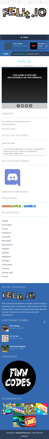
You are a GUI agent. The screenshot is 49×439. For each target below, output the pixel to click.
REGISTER (19, 2)
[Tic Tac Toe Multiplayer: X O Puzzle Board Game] (5, 338)
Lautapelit (6, 236)
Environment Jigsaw (17, 346)
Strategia (5, 260)
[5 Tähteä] (22, 65)
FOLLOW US (41, 2)
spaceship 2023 (19, 54)
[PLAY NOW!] (8, 46)
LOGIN (8, 2)
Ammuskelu (7, 225)
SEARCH (30, 2)
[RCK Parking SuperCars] (5, 328)
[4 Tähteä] (21, 65)
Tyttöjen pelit (7, 272)
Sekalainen (6, 256)
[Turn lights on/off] (18, 106)
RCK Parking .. (15, 326)
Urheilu (5, 276)
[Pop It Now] (41, 409)
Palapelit (5, 248)
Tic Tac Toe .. (15, 336)
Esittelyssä (6, 232)
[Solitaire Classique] (18, 409)
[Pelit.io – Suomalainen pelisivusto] (24, 12)
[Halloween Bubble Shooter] (7, 409)
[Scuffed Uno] (30, 421)
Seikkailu (5, 252)
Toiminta (5, 268)
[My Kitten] (30, 409)
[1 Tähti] (16, 65)
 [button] (26, 106)
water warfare (18, 44)
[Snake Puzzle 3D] (18, 421)
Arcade (5, 229)
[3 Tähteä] (19, 65)
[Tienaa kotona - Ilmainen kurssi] (19, 377)
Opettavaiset (7, 244)
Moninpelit (6, 240)
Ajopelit (5, 221)
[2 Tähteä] (18, 65)
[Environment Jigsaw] (5, 348)
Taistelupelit (7, 264)
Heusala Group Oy (23, 433)
